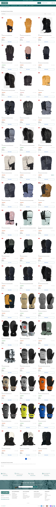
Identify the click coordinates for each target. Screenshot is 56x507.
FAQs (45, 498)
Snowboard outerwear (14, 496)
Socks (23, 494)
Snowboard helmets (14, 498)
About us (46, 493)
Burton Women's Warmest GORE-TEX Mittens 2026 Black (45, 35)
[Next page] (30, 459)
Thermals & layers (25, 495)
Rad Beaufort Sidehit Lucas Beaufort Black (25, 366)
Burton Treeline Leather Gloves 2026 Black (43, 283)
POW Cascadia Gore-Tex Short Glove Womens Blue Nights (26, 200)
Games (27, 5)
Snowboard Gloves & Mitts (6, 7)
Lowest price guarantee (48, 495)
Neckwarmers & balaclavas (26, 496)
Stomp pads (24, 498)
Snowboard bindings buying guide (38, 494)
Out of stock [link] (28, 41)
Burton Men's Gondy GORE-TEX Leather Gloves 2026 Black (45, 145)
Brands (32, 5)
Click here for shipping (5, 475)
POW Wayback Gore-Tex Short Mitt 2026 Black (7, 283)
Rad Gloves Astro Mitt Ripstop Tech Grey (6, 421)
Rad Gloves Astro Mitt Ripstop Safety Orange (43, 393)
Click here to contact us (32, 475)
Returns (46, 497)
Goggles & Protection (21, 5)
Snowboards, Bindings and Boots (5, 5)
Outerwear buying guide (37, 496)
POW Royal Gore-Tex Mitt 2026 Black (6, 200)
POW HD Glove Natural (41, 90)
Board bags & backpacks (26, 497)
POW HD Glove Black (22, 90)
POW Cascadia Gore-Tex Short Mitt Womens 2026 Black (26, 283)
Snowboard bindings (14, 494)
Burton (39, 34)
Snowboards (13, 493)
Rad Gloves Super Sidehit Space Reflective (25, 338)
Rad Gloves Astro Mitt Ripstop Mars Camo (7, 393)
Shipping (46, 496)
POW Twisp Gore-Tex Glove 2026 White (24, 448)
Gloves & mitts (25, 493)
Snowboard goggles (14, 497)
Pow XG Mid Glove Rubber (41, 200)
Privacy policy (46, 500)
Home (1, 7)
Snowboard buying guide (37, 493)
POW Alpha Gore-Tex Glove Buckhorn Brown (7, 35)
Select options (10, 41)
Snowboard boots (14, 495)
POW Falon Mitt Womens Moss (41, 338)
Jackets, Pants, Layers (14, 5)
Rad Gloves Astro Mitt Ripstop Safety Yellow (25, 421)
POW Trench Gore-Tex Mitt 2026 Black (42, 448)
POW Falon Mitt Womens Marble (5, 366)
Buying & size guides (36, 497)
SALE (29, 5)
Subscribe (35, 486)
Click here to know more (46, 475)
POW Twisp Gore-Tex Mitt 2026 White (6, 448)
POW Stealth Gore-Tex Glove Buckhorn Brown (25, 35)
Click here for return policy (19, 475)
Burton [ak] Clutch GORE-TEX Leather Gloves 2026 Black (8, 90)
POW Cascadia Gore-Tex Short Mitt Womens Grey (7, 145)
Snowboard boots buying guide (38, 495)
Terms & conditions (47, 499)
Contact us (46, 494)
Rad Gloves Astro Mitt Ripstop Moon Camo (25, 393)
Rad (20, 310)
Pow (2, 34)
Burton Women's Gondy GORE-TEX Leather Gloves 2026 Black (27, 145)
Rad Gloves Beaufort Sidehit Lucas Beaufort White (44, 366)
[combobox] (29, 3)
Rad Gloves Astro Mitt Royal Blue (42, 421)
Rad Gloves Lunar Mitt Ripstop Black (6, 338)
